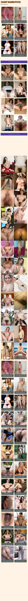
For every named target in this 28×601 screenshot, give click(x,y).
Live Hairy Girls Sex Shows (14, 61)
